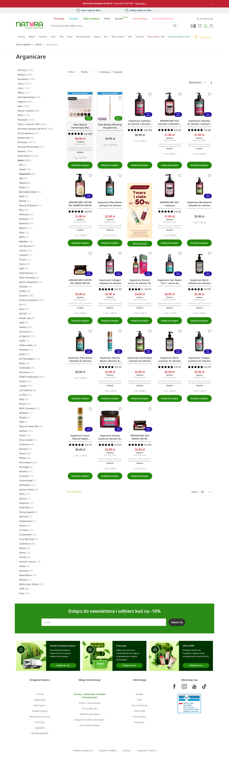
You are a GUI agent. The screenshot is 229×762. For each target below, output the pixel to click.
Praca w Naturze (139, 705)
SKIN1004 (26, 507)
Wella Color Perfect (31, 584)
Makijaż (25, 74)
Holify (24, 340)
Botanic (25, 227)
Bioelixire (26, 223)
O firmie (40, 694)
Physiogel (25, 466)
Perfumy (25, 70)
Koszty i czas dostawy (89, 702)
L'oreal (25, 381)
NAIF (23, 421)
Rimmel (26, 471)
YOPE (24, 588)
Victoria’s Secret (30, 561)
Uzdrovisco (27, 543)
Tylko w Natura (91, 18)
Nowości (73, 18)
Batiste (25, 200)
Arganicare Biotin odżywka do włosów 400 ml (199, 282)
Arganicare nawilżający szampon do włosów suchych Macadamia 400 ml (139, 359)
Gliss (24, 309)
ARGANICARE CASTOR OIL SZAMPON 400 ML (80, 204)
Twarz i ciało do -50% (32, 124)
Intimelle (26, 349)
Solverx (25, 525)
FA (22, 304)
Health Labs (27, 318)
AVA (23, 178)
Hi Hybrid (27, 336)
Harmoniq (26, 331)
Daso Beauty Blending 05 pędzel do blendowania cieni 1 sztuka (110, 126)
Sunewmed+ (27, 534)
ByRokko (25, 241)
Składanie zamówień (90, 714)
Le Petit (25, 394)
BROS (24, 236)
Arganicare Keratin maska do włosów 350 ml (110, 437)
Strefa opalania (28, 133)
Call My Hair (27, 245)
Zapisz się (177, 622)
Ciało (24, 88)
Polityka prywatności (83, 750)
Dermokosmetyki (29, 97)
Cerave (25, 259)
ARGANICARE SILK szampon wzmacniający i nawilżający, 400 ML (169, 204)
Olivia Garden (28, 439)
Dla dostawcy (139, 716)
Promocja (104, 71)
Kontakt (139, 694)
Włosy (24, 92)
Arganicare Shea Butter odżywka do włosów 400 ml (80, 359)
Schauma (26, 475)
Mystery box (25, 137)
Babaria (24, 182)
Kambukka (26, 367)
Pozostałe (26, 119)
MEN (23, 115)
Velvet (24, 548)
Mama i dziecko (28, 110)
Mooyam (25, 412)
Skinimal (25, 516)
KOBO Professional (31, 376)
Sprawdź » (140, 3)
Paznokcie (26, 79)
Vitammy (26, 570)
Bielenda (26, 214)
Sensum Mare (28, 489)
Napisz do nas (63, 665)
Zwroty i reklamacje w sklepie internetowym (89, 696)
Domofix (25, 286)
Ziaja (24, 593)
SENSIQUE (27, 484)
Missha (25, 403)
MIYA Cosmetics (29, 408)
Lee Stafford (27, 390)
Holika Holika (28, 345)
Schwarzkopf (28, 480)
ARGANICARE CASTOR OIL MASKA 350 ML (80, 282)
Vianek (24, 557)
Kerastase (26, 372)
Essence (26, 295)
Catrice (25, 250)
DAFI (23, 268)
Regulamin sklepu (108, 750)
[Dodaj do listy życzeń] (90, 98)
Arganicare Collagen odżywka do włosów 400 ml (110, 282)
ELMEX (24, 291)
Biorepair (26, 218)
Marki (107, 18)
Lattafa (25, 385)
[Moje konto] (205, 26)
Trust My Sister (28, 539)
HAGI (24, 322)
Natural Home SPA (31, 426)
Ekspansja (139, 722)
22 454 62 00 (206, 18)
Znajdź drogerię (40, 710)
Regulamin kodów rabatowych (90, 719)
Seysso (25, 498)
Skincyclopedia (28, 512)
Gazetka (121, 18)
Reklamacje (39, 699)
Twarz (24, 83)
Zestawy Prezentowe (31, 146)
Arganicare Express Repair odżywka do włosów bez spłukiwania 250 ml (110, 359)
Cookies (127, 750)
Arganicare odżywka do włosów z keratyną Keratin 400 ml (199, 122)
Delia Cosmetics (29, 277)
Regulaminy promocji (39, 716)
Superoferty (28, 155)
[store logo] (29, 25)
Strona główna (23, 44)
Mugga (24, 417)
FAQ (139, 699)
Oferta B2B (139, 710)
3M (23, 164)
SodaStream (27, 521)
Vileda (24, 566)
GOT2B (25, 313)
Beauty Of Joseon (30, 205)
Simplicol (26, 503)
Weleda (25, 579)
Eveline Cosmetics (31, 300)
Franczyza (40, 722)
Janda (24, 354)
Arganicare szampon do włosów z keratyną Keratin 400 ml (139, 122)
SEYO (24, 494)
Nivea (25, 435)
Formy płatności (90, 708)
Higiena (25, 101)
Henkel (25, 327)
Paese (25, 453)
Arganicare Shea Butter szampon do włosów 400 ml (110, 204)
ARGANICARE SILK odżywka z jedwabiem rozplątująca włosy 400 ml (169, 122)
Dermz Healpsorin (30, 282)
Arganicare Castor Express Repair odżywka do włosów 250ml (80, 437)
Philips (25, 457)
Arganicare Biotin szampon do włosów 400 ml (169, 359)
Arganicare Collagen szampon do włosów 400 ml (199, 359)
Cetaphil (25, 254)
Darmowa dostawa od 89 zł (35, 128)
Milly (24, 399)
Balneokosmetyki (30, 191)
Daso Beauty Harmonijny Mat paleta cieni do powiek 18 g (80, 126)
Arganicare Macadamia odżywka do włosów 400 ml (199, 204)
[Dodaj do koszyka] (80, 165)
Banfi (23, 196)
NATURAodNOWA (39, 733)
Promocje (59, 18)
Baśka (24, 187)
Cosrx (24, 264)
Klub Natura (40, 705)
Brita (24, 232)
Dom (23, 106)
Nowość (25, 151)
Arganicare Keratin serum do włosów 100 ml (139, 282)
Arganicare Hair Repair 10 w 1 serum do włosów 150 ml (169, 282)
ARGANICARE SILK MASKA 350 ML (139, 437)
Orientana (26, 444)
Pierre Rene (28, 462)
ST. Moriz (26, 530)
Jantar (24, 363)
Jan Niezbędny (29, 358)
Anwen (25, 169)
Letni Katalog (140, 18)
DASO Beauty (28, 273)
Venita (24, 552)
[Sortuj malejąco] (211, 82)
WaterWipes (27, 575)
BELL (23, 209)
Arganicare (52, 44)
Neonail (26, 430)
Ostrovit (25, 448)
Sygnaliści (40, 727)
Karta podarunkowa (162, 18)
